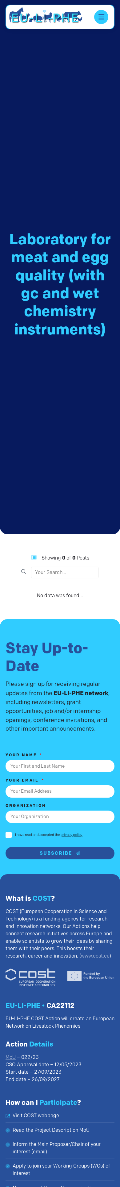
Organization (26, 806)
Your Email (23, 780)
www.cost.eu (95, 956)
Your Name (22, 755)
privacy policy (71, 835)
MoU (11, 1057)
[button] (101, 17)
